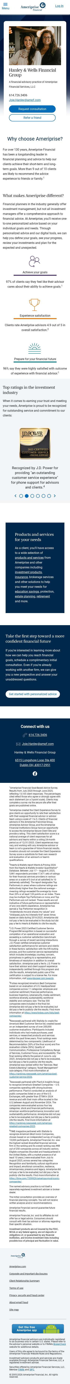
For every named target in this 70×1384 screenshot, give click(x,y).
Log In (59, 6)
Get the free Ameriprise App (38, 1329)
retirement (43, 596)
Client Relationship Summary (24, 1280)
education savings (27, 591)
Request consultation (32, 109)
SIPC (31, 1369)
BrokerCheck (59, 1344)
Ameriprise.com (17, 1266)
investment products (28, 572)
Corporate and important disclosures (28, 1273)
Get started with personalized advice (33, 694)
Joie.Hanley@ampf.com (25, 100)
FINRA (21, 1369)
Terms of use (16, 1288)
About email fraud (18, 1302)
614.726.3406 (18, 95)
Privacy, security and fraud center (26, 1295)
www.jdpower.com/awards (40, 978)
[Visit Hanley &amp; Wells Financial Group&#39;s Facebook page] (35, 774)
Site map (14, 1309)
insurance (21, 577)
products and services (29, 557)
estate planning (25, 596)
